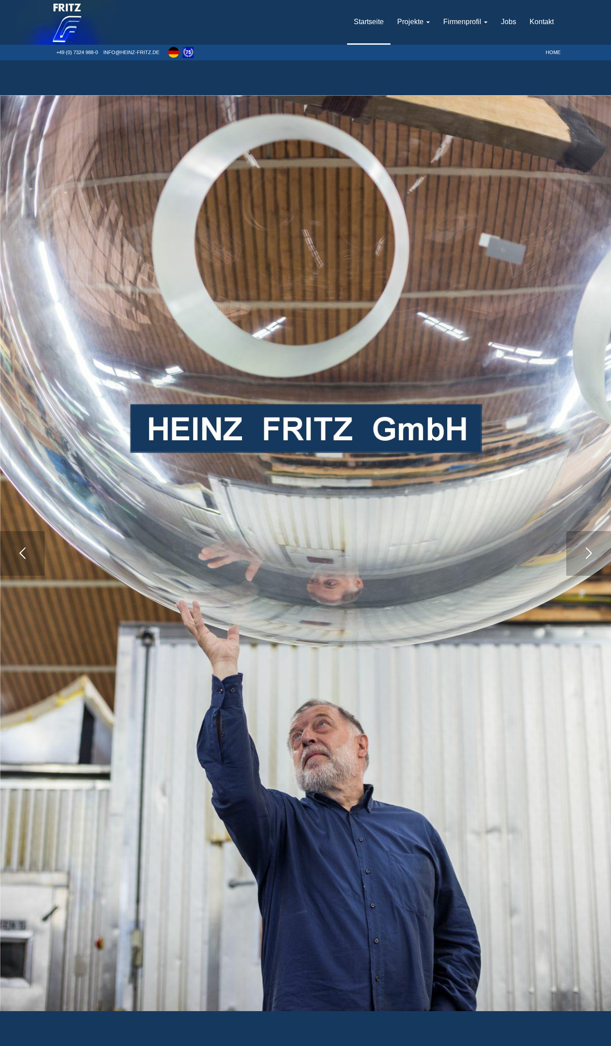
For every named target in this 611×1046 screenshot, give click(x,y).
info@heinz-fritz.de (131, 52)
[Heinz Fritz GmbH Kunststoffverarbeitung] (94, 22)
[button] (173, 52)
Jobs (508, 21)
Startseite (369, 21)
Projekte (411, 21)
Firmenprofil (463, 21)
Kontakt (542, 21)
